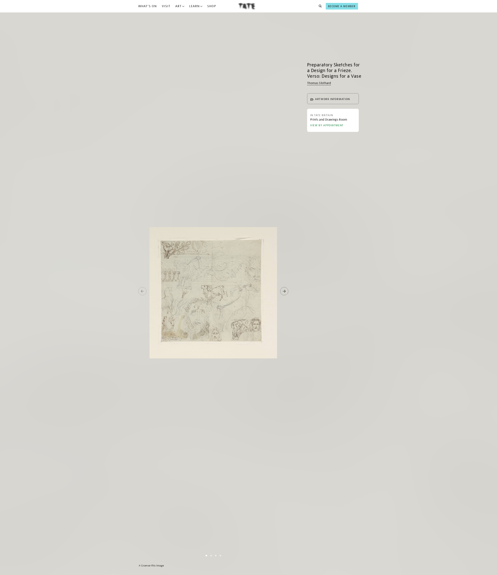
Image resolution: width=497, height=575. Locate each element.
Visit (166, 6)
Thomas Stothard (319, 83)
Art (178, 6)
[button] (319, 6)
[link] (151, 565)
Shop (211, 6)
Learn (194, 6)
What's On (147, 6)
